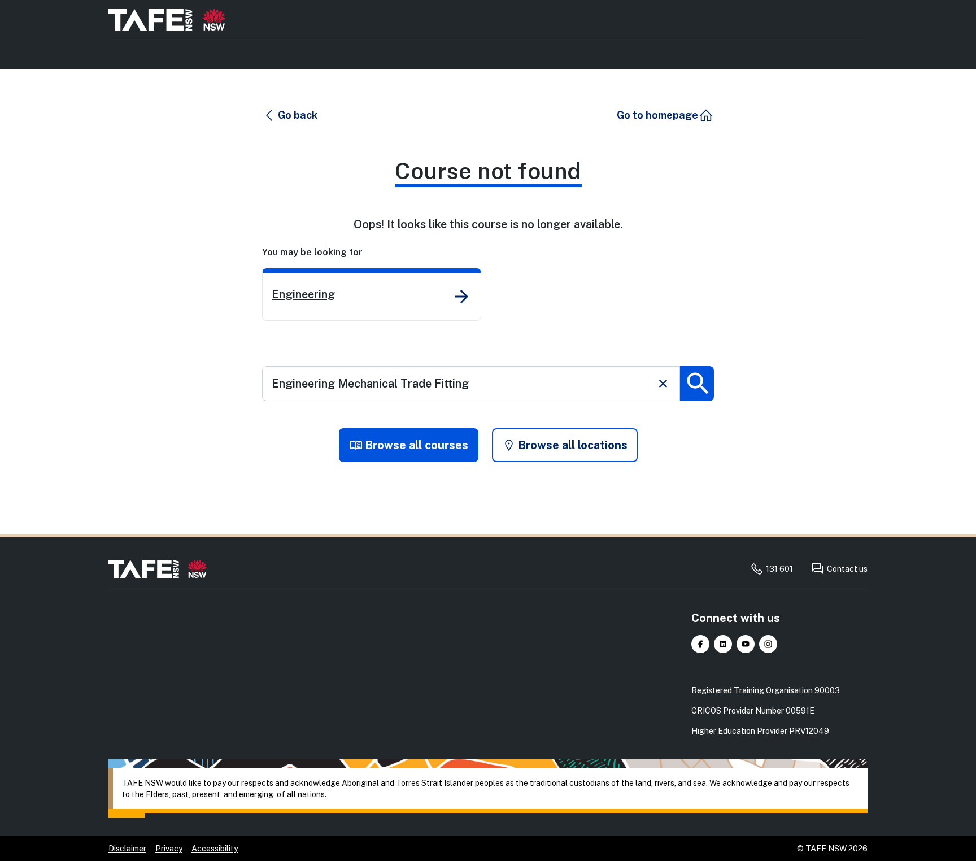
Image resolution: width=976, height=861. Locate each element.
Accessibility (214, 848)
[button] (290, 115)
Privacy (168, 848)
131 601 (779, 568)
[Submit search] (697, 383)
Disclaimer (127, 848)
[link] (371, 294)
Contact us (847, 568)
